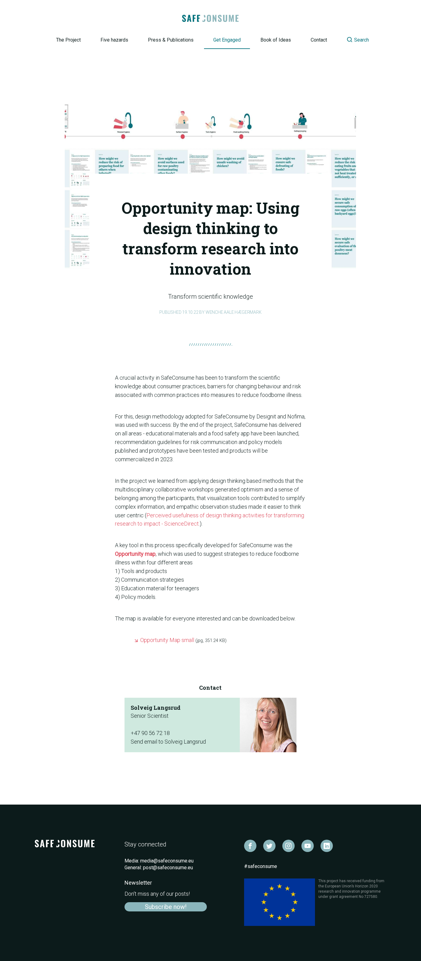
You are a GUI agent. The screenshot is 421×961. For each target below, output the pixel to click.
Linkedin (327, 846)
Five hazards (114, 40)
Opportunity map (135, 554)
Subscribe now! (165, 907)
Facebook (250, 846)
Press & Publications (171, 40)
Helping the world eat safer (210, 18)
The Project (68, 40)
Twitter (269, 846)
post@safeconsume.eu (168, 867)
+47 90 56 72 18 (150, 733)
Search (352, 40)
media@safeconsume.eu (167, 861)
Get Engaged (227, 40)
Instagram (288, 846)
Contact (319, 40)
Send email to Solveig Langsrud (168, 741)
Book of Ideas (275, 40)
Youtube (307, 846)
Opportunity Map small (183, 640)
